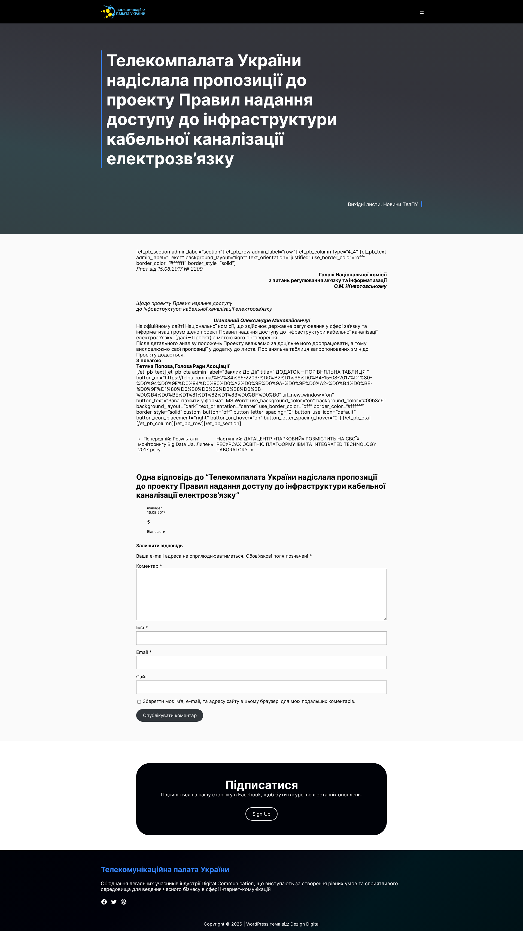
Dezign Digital (305, 924)
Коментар (149, 566)
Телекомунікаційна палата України (165, 869)
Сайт (141, 676)
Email (144, 652)
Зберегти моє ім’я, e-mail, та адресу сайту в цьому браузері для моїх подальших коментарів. (249, 701)
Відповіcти (156, 531)
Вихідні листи (364, 204)
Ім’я (142, 627)
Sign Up (261, 814)
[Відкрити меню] (421, 11)
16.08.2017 (156, 512)
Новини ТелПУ (400, 204)
